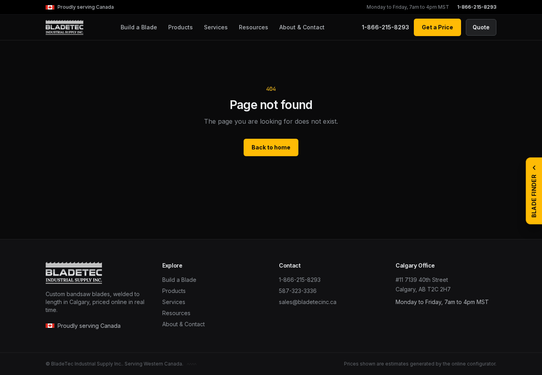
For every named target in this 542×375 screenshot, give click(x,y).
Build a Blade (139, 27)
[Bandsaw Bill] (191, 363)
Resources (253, 27)
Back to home (271, 147)
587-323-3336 (298, 290)
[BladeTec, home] (96, 273)
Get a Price (437, 27)
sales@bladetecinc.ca (307, 301)
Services (216, 27)
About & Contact (302, 27)
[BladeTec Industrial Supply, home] (64, 27)
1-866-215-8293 (476, 7)
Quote (481, 27)
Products (180, 27)
